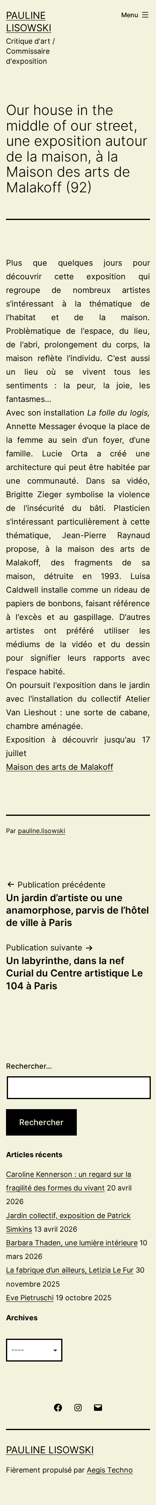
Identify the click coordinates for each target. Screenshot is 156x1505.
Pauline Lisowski (50, 1450)
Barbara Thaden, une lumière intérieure (72, 1243)
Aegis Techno (110, 1470)
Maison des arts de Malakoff (59, 767)
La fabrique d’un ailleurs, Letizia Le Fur (70, 1270)
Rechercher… (29, 1066)
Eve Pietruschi (30, 1297)
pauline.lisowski (41, 831)
